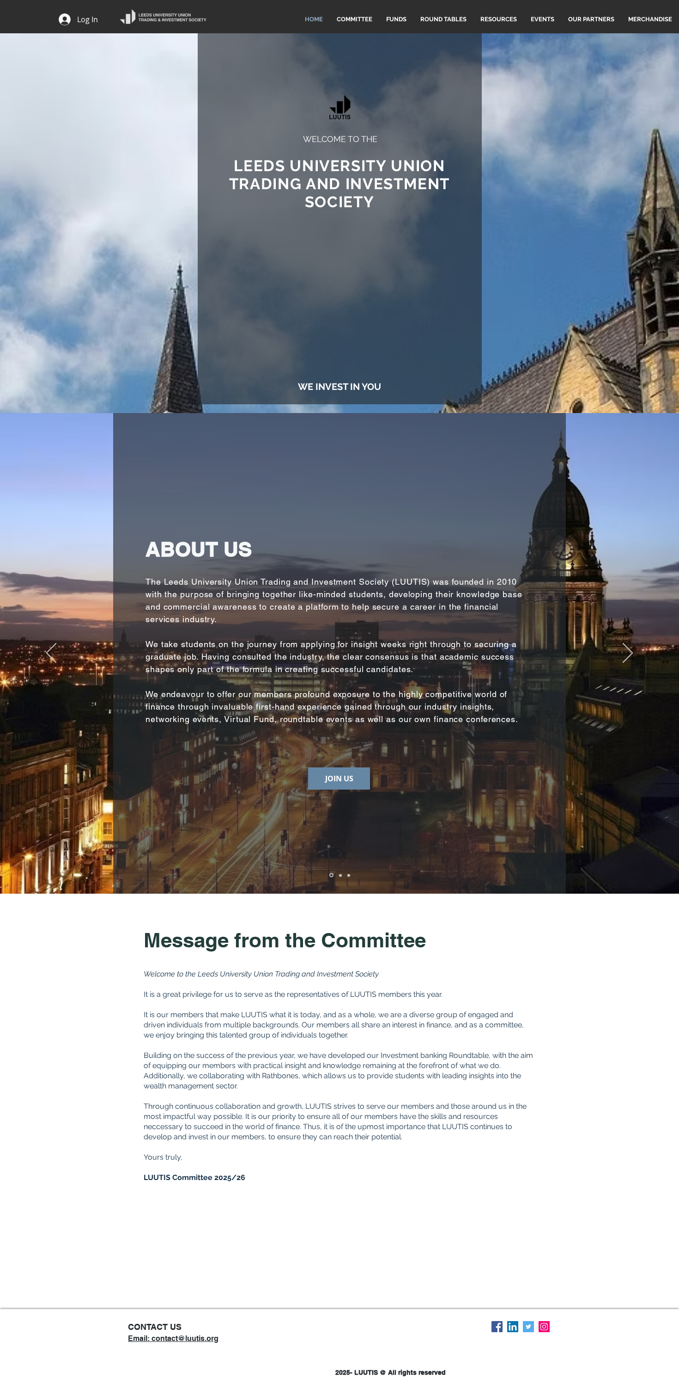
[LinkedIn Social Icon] (512, 1326)
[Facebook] (497, 1326)
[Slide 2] (340, 875)
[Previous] (51, 653)
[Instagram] (544, 1326)
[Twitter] (528, 1326)
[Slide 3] (348, 875)
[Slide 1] (331, 875)
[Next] (628, 653)
